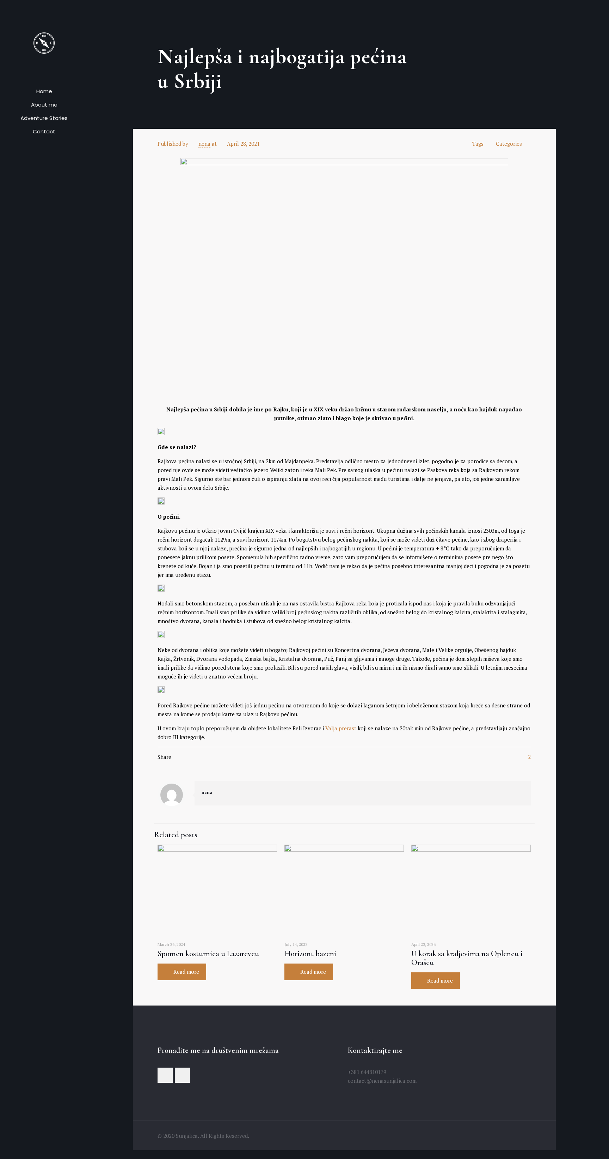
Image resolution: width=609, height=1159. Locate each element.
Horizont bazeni (310, 953)
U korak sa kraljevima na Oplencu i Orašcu (467, 958)
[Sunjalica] (44, 42)
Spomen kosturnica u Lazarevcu (208, 953)
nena (204, 143)
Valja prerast (341, 728)
